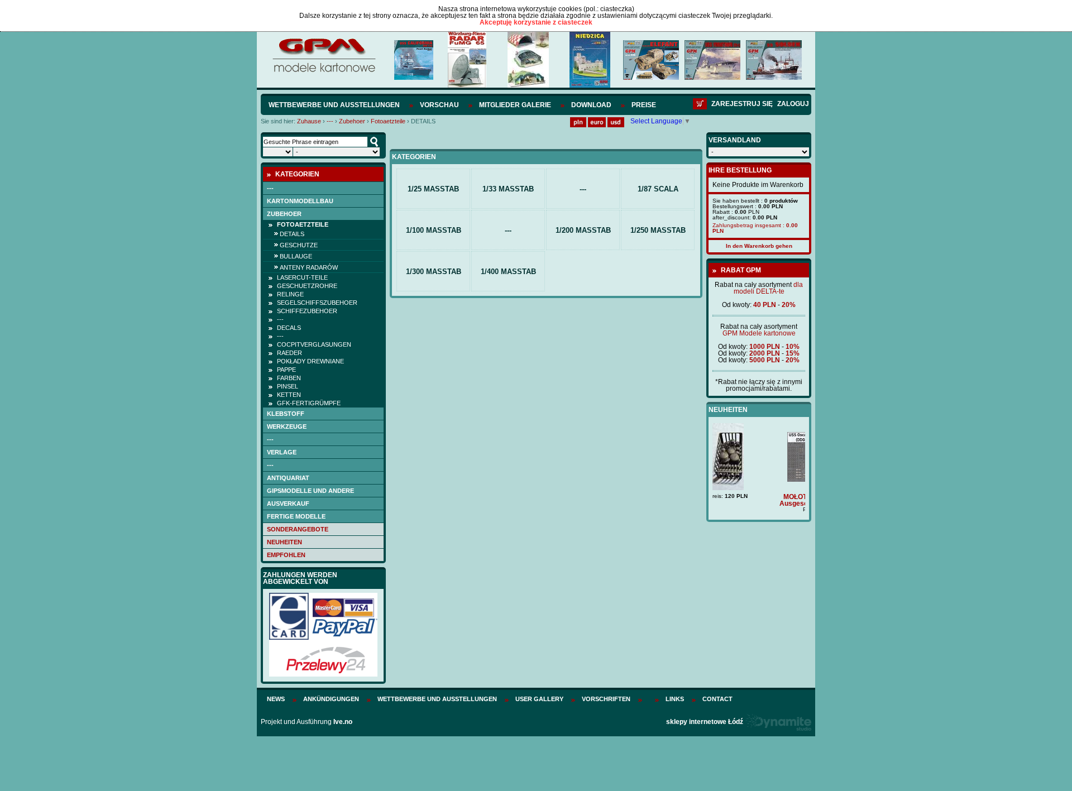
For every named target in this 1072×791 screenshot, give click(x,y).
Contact (717, 699)
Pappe (286, 369)
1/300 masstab (433, 271)
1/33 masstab (508, 189)
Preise (643, 105)
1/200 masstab (583, 230)
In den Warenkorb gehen (759, 246)
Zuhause (309, 121)
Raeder (289, 352)
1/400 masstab (508, 271)
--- (330, 121)
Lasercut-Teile (302, 277)
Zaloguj (793, 104)
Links (675, 699)
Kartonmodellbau (300, 201)
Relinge (290, 294)
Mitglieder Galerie (515, 105)
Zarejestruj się (742, 104)
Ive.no (342, 722)
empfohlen (286, 555)
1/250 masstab (658, 230)
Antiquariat (288, 477)
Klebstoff (285, 413)
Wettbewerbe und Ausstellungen (334, 105)
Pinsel (287, 386)
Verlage (281, 452)
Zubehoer (352, 121)
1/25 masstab (433, 189)
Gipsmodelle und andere (310, 490)
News (276, 699)
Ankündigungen (331, 699)
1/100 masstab (433, 230)
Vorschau (439, 105)
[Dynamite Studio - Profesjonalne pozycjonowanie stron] (778, 722)
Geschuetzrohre (307, 285)
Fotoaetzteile (388, 121)
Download (591, 105)
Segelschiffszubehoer (317, 302)
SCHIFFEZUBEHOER (307, 311)
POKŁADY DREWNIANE (310, 361)
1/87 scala (658, 189)
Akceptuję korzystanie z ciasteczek (536, 22)
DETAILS (292, 234)
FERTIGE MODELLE (296, 516)
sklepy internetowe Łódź (704, 722)
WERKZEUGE (287, 426)
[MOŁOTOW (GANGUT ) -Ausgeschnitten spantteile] (758, 479)
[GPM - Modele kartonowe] (323, 71)
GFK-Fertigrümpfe (309, 403)
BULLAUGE (296, 256)
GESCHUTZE (299, 245)
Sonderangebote (297, 529)
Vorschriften (606, 699)
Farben (289, 378)
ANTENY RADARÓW (309, 267)
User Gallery (539, 699)
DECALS (289, 327)
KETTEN (289, 394)
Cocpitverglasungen (314, 344)
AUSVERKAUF (288, 503)
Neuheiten (284, 542)
